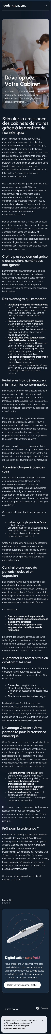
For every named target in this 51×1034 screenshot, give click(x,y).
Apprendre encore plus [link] (14, 1028)
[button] (44, 1007)
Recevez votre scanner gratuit (22, 985)
